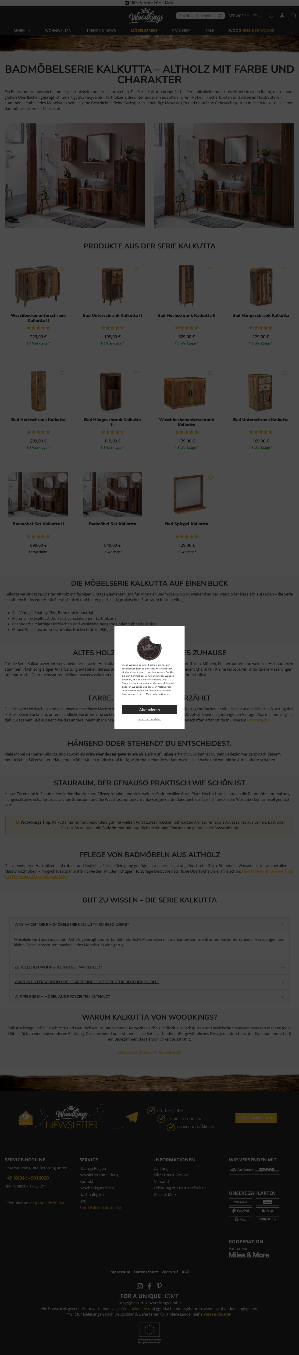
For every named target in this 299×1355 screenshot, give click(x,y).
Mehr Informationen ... (158, 694)
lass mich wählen (149, 719)
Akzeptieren (149, 709)
